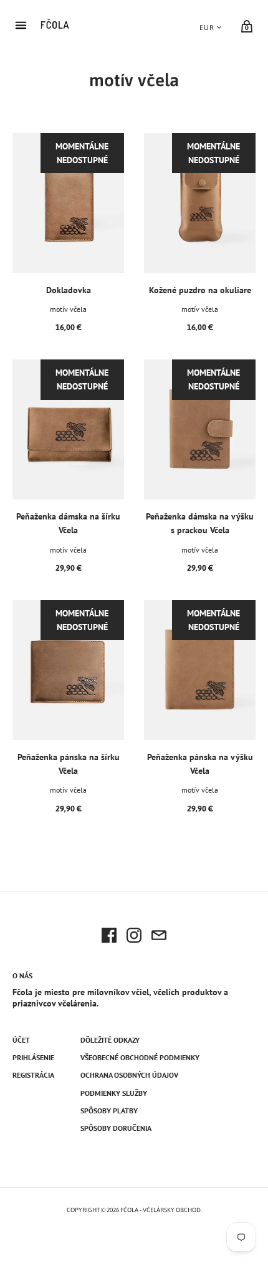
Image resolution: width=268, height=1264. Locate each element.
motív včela (68, 309)
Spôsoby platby (109, 1110)
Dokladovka (68, 290)
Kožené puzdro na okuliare (200, 290)
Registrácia (33, 1075)
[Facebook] (109, 937)
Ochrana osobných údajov (129, 1075)
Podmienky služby (113, 1093)
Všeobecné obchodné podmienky (139, 1057)
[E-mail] (158, 937)
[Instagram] (134, 937)
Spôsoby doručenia (115, 1128)
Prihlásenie (33, 1057)
